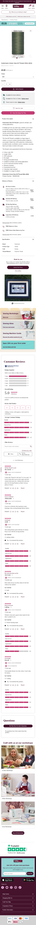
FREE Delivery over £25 (11, 16)
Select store (25, 98)
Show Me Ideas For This (19, 113)
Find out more (6, 222)
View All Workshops (18, 833)
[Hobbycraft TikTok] (20, 887)
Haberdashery (4, 19)
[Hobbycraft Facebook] (2, 887)
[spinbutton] (6, 84)
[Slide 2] (19, 58)
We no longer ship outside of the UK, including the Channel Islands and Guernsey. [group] (17, 2)
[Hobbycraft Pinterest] (15, 887)
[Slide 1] (17, 58)
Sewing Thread (13, 19)
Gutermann (17, 244)
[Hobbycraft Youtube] (7, 887)
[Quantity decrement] (3, 84)
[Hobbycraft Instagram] (11, 887)
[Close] (34, 1)
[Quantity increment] (10, 84)
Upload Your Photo (18, 267)
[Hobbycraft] (18, 6)
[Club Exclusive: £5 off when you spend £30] (18, 23)
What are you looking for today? (19, 12)
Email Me (29, 873)
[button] (18, 43)
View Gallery (18, 270)
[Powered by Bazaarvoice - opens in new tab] (18, 304)
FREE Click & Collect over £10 (24, 16)
